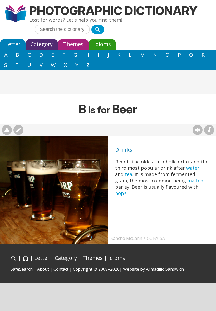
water (192, 168)
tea (128, 174)
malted (195, 180)
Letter (12, 44)
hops (120, 193)
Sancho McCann (126, 238)
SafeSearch (22, 269)
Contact (60, 269)
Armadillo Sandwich (165, 269)
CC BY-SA (156, 238)
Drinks (123, 149)
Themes (73, 44)
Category (42, 44)
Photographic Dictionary (113, 10)
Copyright (82, 269)
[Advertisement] (108, 82)
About (43, 269)
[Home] (16, 14)
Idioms (102, 44)
